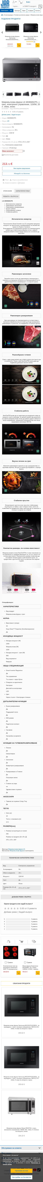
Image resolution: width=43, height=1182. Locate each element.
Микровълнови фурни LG (16, 849)
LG (8, 121)
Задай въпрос (16, 114)
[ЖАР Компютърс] (5, 4)
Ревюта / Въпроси (10, 196)
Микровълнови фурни (17, 850)
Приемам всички (21, 1171)
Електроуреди (8, 15)
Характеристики (23, 191)
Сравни (22, 183)
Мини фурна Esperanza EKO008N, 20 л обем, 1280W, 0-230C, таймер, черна (30, 967)
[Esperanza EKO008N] (30, 959)
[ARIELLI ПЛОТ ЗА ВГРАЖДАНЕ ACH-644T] (10, 959)
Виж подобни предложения (22, 168)
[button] (2, 32)
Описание (7, 191)
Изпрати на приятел (11, 183)
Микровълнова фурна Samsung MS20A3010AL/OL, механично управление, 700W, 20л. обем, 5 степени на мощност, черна (31, 38)
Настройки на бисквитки (21, 1177)
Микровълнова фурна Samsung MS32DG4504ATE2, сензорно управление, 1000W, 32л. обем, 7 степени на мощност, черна (12, 38)
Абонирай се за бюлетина (22, 173)
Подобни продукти (10, 19)
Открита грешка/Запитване (20, 180)
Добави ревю (6, 114)
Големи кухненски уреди (21, 15)
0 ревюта (20, 111)
